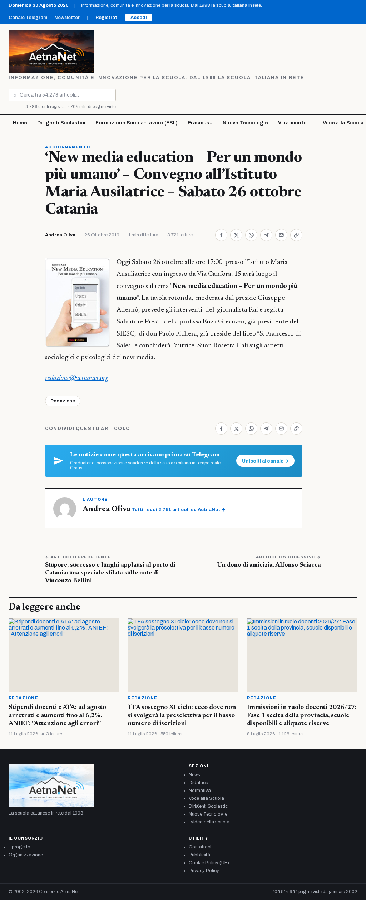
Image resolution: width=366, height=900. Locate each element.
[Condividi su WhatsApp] (251, 235)
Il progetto (19, 847)
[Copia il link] (296, 235)
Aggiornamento (67, 147)
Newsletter (67, 17)
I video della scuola (209, 822)
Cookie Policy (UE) (209, 862)
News (194, 774)
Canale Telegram (28, 17)
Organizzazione (26, 854)
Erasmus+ (200, 123)
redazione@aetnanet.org (76, 378)
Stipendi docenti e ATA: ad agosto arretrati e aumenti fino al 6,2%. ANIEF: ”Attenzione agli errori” (57, 715)
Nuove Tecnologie (245, 123)
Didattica (198, 782)
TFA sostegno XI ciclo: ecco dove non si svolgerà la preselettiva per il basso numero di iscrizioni (182, 715)
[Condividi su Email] (281, 235)
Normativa (200, 790)
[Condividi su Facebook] (221, 235)
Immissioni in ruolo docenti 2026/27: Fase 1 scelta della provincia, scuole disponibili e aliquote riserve (302, 715)
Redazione (62, 400)
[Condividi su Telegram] (266, 235)
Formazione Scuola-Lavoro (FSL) (136, 123)
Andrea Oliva (60, 235)
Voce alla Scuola (206, 798)
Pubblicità (199, 854)
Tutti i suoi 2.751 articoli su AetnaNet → (179, 509)
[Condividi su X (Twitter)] (236, 235)
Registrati (106, 17)
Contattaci (200, 847)
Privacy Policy (204, 870)
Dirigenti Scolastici (61, 123)
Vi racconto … (295, 123)
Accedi (138, 17)
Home (20, 123)
